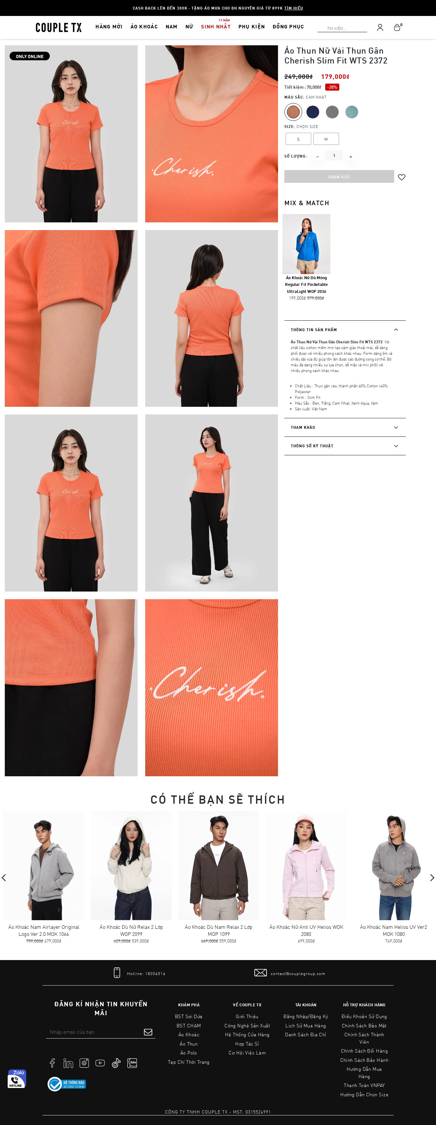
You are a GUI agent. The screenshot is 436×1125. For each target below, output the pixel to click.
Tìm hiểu (293, 8)
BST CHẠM (189, 1025)
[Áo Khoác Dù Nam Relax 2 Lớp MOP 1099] (218, 865)
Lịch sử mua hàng (305, 1025)
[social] (52, 1062)
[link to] (67, 1084)
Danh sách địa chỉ (306, 1034)
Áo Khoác (188, 1034)
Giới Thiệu (247, 1016)
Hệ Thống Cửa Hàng (247, 1034)
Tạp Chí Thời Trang (189, 1062)
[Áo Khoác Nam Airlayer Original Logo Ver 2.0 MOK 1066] (43, 865)
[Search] (4, 4)
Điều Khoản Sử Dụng (364, 1016)
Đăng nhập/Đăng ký (305, 1016)
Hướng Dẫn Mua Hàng (364, 1072)
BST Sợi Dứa (189, 1016)
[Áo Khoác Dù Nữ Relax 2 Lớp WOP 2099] (131, 865)
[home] (58, 27)
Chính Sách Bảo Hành (364, 1060)
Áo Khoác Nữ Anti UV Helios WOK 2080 (306, 930)
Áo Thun (189, 1043)
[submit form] (148, 1031)
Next (431, 878)
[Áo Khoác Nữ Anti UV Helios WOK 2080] (306, 865)
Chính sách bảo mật (364, 1025)
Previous (5, 878)
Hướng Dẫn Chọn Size (364, 1094)
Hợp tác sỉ (247, 1043)
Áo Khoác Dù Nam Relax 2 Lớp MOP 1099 (218, 930)
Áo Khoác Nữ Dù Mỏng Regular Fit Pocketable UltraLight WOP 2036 (306, 284)
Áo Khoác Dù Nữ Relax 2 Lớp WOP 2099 (131, 930)
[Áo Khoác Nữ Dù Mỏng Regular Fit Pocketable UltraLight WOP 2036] (306, 244)
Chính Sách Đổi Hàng (364, 1050)
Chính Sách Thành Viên (364, 1038)
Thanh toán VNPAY (364, 1085)
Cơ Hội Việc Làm (247, 1052)
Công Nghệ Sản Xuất (247, 1025)
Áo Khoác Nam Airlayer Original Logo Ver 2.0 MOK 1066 (43, 930)
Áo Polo (188, 1052)
